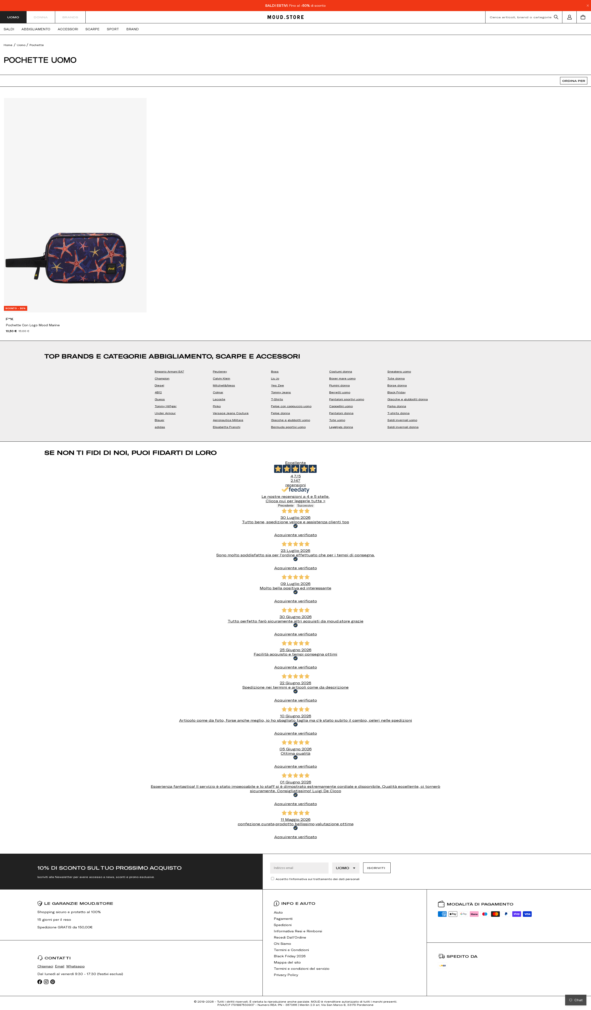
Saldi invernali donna (403, 426)
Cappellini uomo (341, 406)
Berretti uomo (339, 392)
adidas (160, 426)
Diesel (159, 385)
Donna (41, 17)
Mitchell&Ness (224, 385)
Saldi (9, 29)
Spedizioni (283, 925)
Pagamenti (283, 919)
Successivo (305, 505)
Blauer (159, 420)
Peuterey (220, 371)
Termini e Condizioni (291, 950)
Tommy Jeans (281, 392)
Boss (275, 371)
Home (8, 44)
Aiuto (278, 912)
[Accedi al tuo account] (569, 17)
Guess (160, 399)
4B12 (158, 392)
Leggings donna (341, 426)
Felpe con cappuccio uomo (291, 406)
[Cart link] (584, 17)
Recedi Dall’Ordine (290, 937)
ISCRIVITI (376, 867)
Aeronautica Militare (228, 420)
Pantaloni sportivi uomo (346, 399)
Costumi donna (340, 371)
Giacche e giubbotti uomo (290, 420)
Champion (162, 378)
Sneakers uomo (399, 371)
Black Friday (396, 392)
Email (59, 966)
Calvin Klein (221, 378)
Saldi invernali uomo (402, 420)
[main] (295, 444)
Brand (132, 29)
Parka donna (396, 406)
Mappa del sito (287, 962)
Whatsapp (75, 966)
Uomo (13, 17)
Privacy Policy (286, 975)
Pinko (217, 406)
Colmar (218, 392)
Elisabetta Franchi (226, 426)
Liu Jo (275, 378)
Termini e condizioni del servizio (301, 968)
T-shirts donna (398, 413)
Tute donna (396, 378)
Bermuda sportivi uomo (288, 426)
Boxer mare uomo (342, 378)
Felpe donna (280, 413)
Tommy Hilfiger (166, 406)
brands (70, 17)
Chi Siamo (282, 943)
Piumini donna (339, 385)
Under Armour (165, 413)
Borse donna (397, 385)
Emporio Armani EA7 (169, 371)
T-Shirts (277, 399)
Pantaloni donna (341, 413)
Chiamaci (45, 966)
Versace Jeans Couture (231, 413)
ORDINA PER (573, 80)
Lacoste (219, 399)
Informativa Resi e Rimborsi (298, 931)
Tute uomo (337, 420)
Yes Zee (277, 385)
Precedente (285, 505)
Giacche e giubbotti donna (407, 399)
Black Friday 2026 (290, 956)
